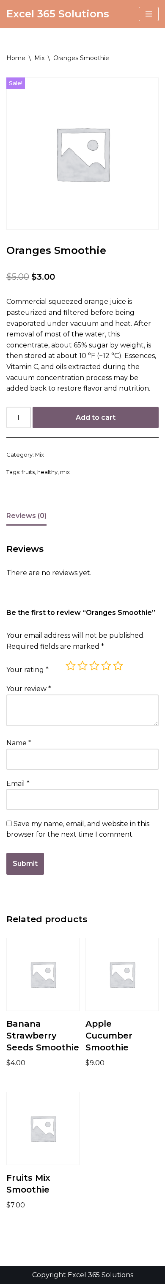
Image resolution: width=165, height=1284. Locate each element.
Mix (39, 58)
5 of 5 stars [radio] (118, 666)
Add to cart (96, 417)
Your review (28, 689)
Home (15, 58)
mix (65, 471)
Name (18, 743)
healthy (47, 471)
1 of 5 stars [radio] (71, 666)
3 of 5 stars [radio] (94, 666)
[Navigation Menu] (149, 14)
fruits (28, 471)
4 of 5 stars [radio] (106, 666)
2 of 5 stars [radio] (82, 666)
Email (18, 784)
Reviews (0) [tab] (26, 516)
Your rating (27, 670)
